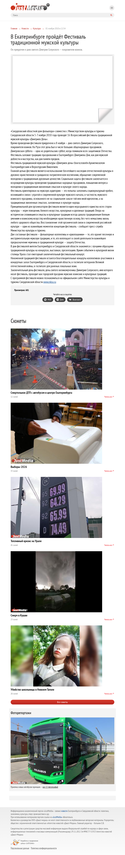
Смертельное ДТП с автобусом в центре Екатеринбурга (41, 392)
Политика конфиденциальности (44, 848)
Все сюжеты (62, 702)
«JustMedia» (57, 817)
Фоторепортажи (21, 713)
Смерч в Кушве (19, 615)
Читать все (108, 397)
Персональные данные (20, 848)
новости (64, 811)
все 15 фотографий (50, 787)
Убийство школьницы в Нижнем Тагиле (32, 689)
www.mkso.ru (49, 282)
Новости (25, 28)
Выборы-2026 (19, 466)
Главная (14, 28)
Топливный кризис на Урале (26, 541)
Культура (37, 28)
